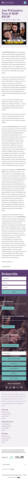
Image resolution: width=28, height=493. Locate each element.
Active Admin (14, 378)
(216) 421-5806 (5, 428)
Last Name (5, 286)
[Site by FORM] (14, 477)
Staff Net (14, 373)
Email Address (5, 277)
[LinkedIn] (14, 387)
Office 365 (14, 363)
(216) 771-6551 (5, 440)
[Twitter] (17, 387)
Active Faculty (14, 368)
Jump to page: (5, 353)
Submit (14, 292)
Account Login (15, 358)
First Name (5, 282)
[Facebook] (6, 387)
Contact (3, 418)
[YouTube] (21, 387)
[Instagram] (10, 387)
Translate (12, 469)
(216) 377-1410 (5, 416)
